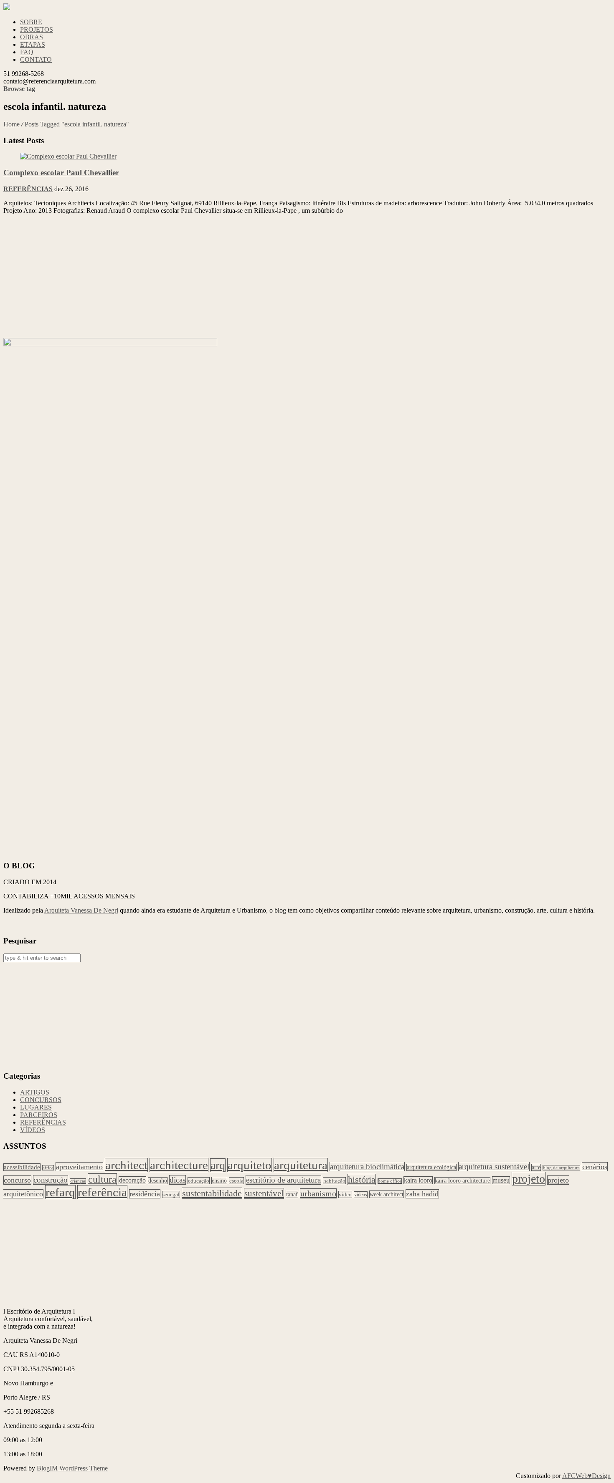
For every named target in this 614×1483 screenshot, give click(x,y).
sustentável (264, 1193)
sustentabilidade (212, 1193)
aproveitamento (79, 1167)
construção (50, 1179)
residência (144, 1194)
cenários (594, 1167)
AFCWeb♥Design (586, 1475)
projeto (528, 1178)
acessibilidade (22, 1167)
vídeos (360, 1195)
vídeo (345, 1194)
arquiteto (249, 1165)
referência (102, 1192)
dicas (177, 1179)
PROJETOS (36, 29)
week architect (386, 1194)
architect (126, 1165)
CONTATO (36, 59)
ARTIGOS (34, 1092)
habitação (334, 1181)
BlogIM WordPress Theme (72, 1468)
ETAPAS (32, 44)
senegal (171, 1194)
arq (218, 1165)
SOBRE (31, 21)
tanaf (292, 1194)
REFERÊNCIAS (28, 188)
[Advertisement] (254, 279)
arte (536, 1167)
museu (501, 1180)
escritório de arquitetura (283, 1179)
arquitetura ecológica (431, 1167)
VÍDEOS (32, 1129)
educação (198, 1181)
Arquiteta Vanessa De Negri (81, 910)
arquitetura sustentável (494, 1166)
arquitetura (300, 1165)
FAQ (26, 51)
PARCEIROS (38, 1114)
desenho (157, 1181)
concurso (17, 1180)
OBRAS (31, 36)
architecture (179, 1165)
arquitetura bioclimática (367, 1166)
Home (11, 124)
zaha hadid (422, 1194)
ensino (219, 1180)
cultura (102, 1179)
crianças (78, 1181)
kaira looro (418, 1180)
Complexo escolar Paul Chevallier (61, 172)
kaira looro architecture (462, 1181)
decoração (132, 1180)
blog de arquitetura (561, 1167)
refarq (60, 1192)
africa (48, 1167)
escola (236, 1181)
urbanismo (318, 1193)
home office (389, 1181)
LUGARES (36, 1107)
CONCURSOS (40, 1099)
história (362, 1179)
